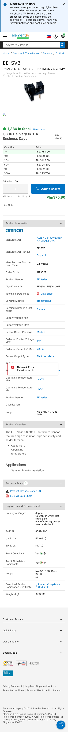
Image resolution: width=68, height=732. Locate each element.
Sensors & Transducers (26, 53)
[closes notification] (64, 4)
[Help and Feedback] (60, 725)
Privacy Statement (12, 686)
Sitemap (56, 690)
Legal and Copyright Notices (40, 686)
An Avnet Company (13, 708)
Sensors (47, 53)
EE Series (42, 279)
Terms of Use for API (38, 690)
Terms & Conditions (13, 690)
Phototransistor (45, 356)
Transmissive (44, 300)
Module (41, 332)
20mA (40, 349)
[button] (5, 36)
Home (6, 53)
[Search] (62, 45)
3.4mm (41, 309)
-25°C (40, 378)
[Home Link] (27, 36)
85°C (40, 388)
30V (39, 340)
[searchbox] (31, 45)
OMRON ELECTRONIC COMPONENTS (49, 240)
